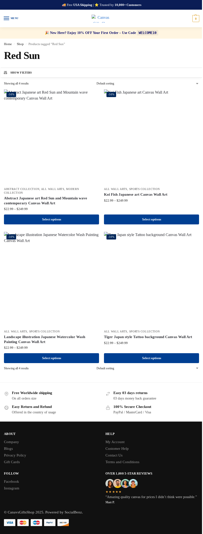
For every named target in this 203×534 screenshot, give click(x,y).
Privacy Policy (15, 455)
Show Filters (21, 72)
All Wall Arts (52, 189)
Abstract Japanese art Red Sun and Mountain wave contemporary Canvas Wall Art (45, 200)
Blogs (8, 449)
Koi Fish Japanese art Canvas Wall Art (135, 194)
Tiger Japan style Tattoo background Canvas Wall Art (148, 337)
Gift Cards (12, 462)
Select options (51, 219)
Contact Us (114, 455)
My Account (115, 442)
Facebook (11, 481)
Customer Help (117, 449)
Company (11, 442)
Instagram (11, 488)
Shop (20, 44)
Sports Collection (144, 189)
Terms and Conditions (122, 462)
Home (8, 44)
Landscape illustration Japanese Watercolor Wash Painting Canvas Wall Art (44, 339)
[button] (195, 18)
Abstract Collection (21, 189)
